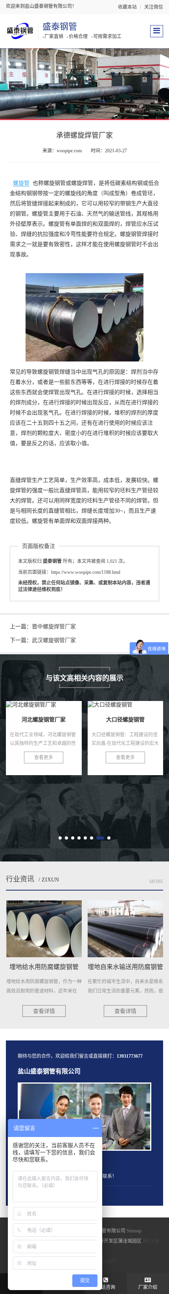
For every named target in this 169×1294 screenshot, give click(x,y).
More (156, 881)
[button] (60, 838)
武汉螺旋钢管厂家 (54, 640)
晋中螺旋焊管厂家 (54, 627)
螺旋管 (21, 183)
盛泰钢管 (59, 26)
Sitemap (134, 1231)
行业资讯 (20, 879)
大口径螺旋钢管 (125, 729)
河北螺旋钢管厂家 (43, 729)
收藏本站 (127, 7)
